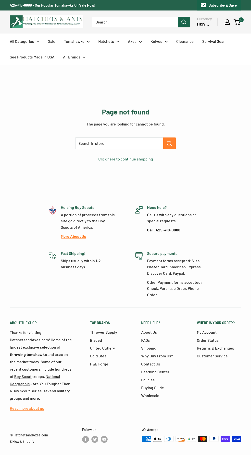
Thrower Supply (103, 332)
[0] (237, 22)
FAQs (145, 340)
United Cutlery (102, 348)
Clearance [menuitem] (185, 41)
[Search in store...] (169, 143)
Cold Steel (99, 355)
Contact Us (150, 364)
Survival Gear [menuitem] (213, 41)
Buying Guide (152, 387)
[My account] (227, 22)
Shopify (28, 441)
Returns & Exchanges (215, 348)
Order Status (208, 340)
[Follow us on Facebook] (85, 439)
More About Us (73, 236)
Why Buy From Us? (157, 355)
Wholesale (150, 395)
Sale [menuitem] (51, 41)
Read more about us (27, 408)
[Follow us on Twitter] (94, 439)
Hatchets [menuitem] (106, 41)
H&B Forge (99, 364)
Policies (148, 379)
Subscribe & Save (223, 5)
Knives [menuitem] (156, 41)
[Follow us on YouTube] (104, 439)
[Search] (184, 22)
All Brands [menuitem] (71, 57)
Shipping (148, 348)
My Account (207, 332)
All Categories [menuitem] (22, 41)
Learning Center (155, 371)
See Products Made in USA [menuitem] (32, 57)
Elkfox (14, 441)
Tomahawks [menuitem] (74, 41)
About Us (149, 332)
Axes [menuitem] (132, 41)
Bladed (96, 340)
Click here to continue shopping (125, 159)
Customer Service (212, 355)
